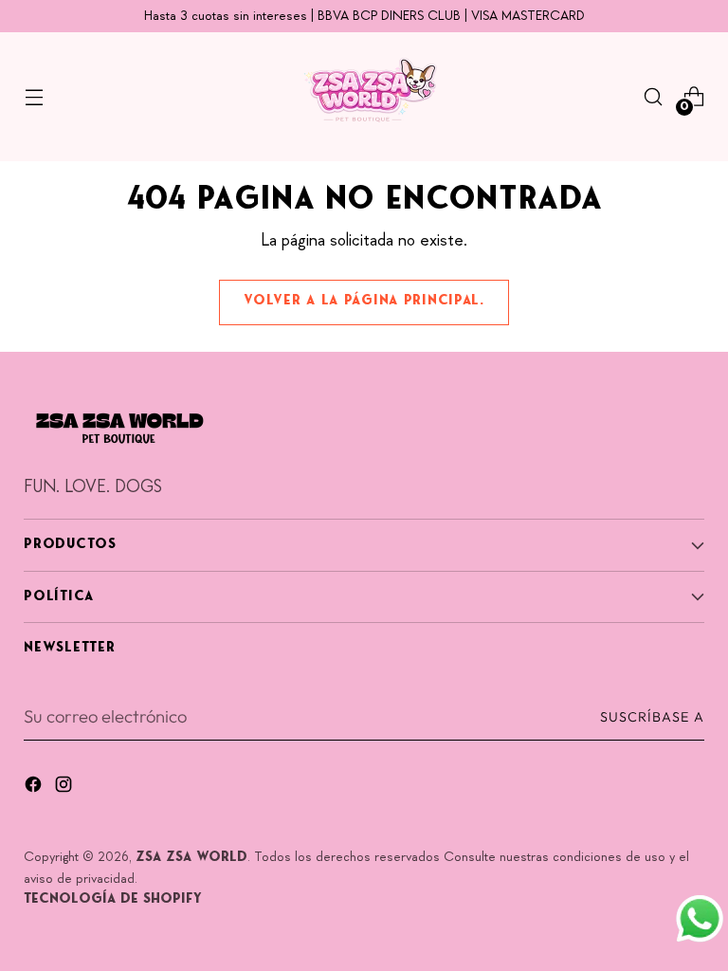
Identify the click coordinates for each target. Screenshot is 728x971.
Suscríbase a (652, 716)
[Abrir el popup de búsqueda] (653, 97)
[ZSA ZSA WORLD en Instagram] (65, 788)
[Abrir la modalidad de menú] (33, 97)
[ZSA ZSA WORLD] (364, 97)
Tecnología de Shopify (113, 899)
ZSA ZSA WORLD (191, 858)
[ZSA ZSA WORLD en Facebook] (35, 788)
